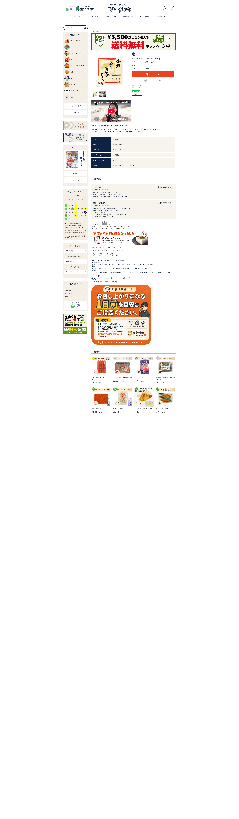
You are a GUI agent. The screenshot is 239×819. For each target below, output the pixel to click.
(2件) (146, 88)
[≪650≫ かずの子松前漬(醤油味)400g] (166, 366)
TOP (92, 31)
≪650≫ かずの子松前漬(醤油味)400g (165, 378)
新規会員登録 (128, 16)
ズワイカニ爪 (138, 378)
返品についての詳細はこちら (138, 85)
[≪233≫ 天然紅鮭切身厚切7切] (123, 366)
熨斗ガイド (75, 267)
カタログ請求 (76, 180)
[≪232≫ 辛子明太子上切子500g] (101, 366)
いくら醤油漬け (96, 409)
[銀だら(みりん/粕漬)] (166, 397)
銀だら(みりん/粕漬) (162, 409)
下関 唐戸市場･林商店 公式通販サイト (119, 5)
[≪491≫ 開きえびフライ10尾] (144, 397)
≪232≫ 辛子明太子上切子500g (99, 378)
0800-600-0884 (87, 8)
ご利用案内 (94, 16)
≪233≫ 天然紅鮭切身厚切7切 (122, 378)
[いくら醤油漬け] (101, 397)
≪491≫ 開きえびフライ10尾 (143, 409)
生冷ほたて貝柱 (118, 409)
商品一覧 (77, 16)
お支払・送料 (111, 16)
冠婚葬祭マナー (75, 256)
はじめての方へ (161, 16)
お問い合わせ (144, 16)
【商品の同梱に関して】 (124, 228)
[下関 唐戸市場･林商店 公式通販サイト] (119, 12)
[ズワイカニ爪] (144, 366)
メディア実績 (75, 246)
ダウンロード (76, 174)
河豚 (97, 31)
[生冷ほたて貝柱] (123, 397)
